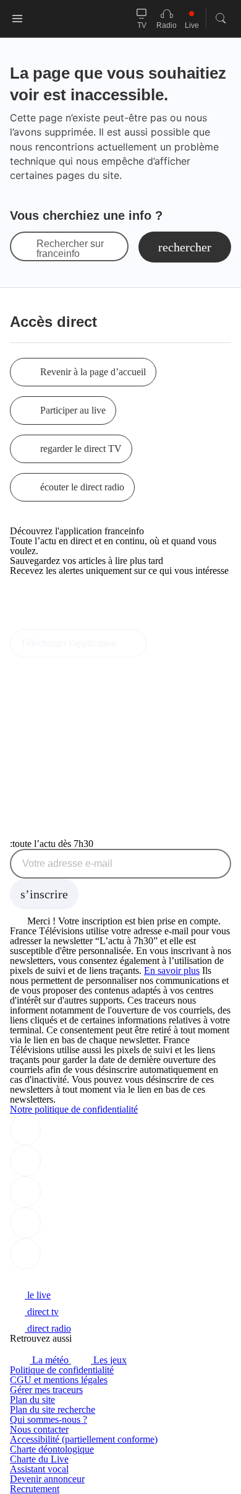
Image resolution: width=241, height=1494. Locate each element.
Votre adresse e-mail (67, 864)
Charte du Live (39, 1459)
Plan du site (32, 1399)
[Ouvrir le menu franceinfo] (17, 18)
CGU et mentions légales (59, 1380)
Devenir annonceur (47, 1479)
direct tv (42, 1311)
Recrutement (34, 1488)
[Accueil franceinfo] (51, 1278)
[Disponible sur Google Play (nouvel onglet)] (51, 624)
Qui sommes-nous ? (48, 1419)
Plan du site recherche (52, 1409)
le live (38, 1295)
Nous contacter (39, 1429)
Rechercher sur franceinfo (70, 249)
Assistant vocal (39, 1469)
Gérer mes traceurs (46, 1389)
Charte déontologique (52, 1449)
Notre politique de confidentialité (74, 1109)
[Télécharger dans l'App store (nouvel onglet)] (49, 597)
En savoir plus (172, 970)
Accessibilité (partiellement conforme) (84, 1439)
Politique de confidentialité (62, 1370)
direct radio (48, 1328)
